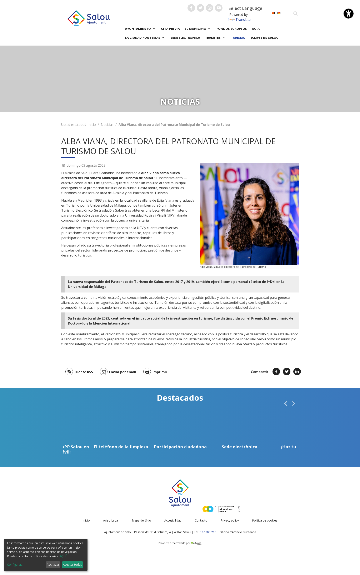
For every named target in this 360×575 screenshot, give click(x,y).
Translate (243, 19)
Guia (256, 28)
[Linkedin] (297, 371)
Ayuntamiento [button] (138, 28)
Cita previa (170, 28)
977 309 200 (208, 532)
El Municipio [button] (196, 28)
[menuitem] (273, 13)
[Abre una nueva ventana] (191, 8)
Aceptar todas (72, 564)
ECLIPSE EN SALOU (264, 37)
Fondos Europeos (231, 28)
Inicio (92, 124)
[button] (285, 403)
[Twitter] (286, 371)
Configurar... (15, 564)
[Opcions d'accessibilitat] (348, 13)
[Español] (279, 13)
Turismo (238, 37)
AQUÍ (62, 556)
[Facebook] (276, 371)
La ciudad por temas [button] (143, 37)
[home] (88, 17)
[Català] (273, 13)
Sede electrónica (185, 37)
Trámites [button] (213, 37)
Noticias (107, 124)
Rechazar (53, 564)
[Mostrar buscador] (295, 13)
